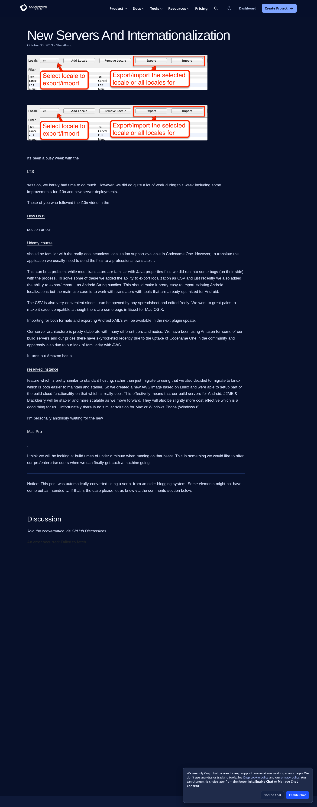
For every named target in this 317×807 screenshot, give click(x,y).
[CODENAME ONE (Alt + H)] (33, 8)
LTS (30, 171)
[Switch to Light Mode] (229, 8)
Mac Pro (34, 431)
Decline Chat (272, 795)
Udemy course (39, 243)
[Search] (216, 8)
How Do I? (36, 216)
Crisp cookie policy (255, 777)
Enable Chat (297, 795)
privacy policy (290, 777)
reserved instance (42, 369)
